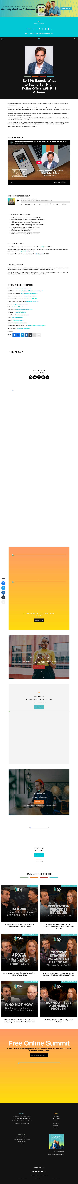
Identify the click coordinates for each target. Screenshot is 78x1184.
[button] (39, 39)
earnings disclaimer (22, 1178)
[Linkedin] (48, 29)
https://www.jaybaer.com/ (20, 322)
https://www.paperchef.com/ (22, 314)
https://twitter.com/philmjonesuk (29, 293)
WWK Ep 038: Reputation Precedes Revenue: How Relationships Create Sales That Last (58, 926)
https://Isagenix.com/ (18, 320)
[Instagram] (45, 29)
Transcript (17, 352)
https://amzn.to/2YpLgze (32, 301)
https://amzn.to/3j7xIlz (30, 296)
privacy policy (38, 1178)
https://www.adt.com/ (17, 317)
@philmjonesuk (43, 246)
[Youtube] (42, 29)
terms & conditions (55, 1178)
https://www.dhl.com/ (17, 306)
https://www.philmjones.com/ (23, 288)
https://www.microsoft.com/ (21, 304)
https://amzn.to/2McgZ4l (30, 298)
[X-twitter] (51, 29)
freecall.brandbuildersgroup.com (36, 325)
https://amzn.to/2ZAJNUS (23, 328)
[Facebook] (39, 29)
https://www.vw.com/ (20, 312)
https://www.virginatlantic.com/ (24, 309)
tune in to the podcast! (56, 1151)
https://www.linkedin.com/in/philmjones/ (32, 290)
